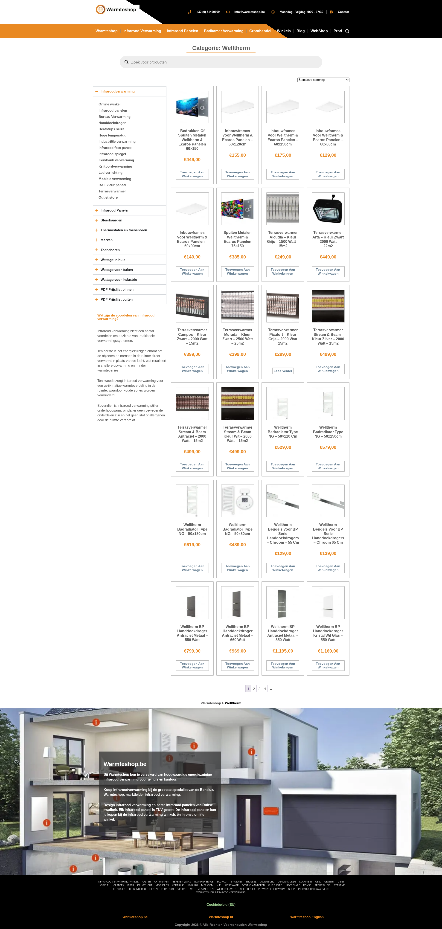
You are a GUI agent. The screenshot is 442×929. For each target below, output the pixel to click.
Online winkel (109, 104)
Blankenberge (203, 881)
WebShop (319, 31)
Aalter (146, 881)
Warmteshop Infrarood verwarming (221, 892)
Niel (219, 885)
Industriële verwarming (117, 141)
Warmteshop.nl (221, 917)
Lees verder (283, 371)
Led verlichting (110, 172)
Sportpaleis (322, 885)
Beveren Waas (181, 881)
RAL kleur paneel (112, 185)
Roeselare (293, 885)
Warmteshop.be (135, 917)
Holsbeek (118, 885)
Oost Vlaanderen (253, 885)
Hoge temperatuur (113, 135)
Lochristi (305, 881)
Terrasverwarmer (112, 191)
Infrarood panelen (182, 31)
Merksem (207, 885)
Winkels (284, 31)
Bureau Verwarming (115, 117)
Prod (338, 31)
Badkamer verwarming (224, 31)
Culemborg (267, 881)
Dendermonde (287, 881)
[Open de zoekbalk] (347, 31)
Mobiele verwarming (115, 179)
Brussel (251, 881)
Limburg (192, 885)
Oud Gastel (275, 885)
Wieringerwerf (227, 889)
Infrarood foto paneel (115, 148)
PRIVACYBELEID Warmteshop (276, 889)
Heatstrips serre (111, 129)
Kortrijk (178, 885)
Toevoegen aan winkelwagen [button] (192, 174)
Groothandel (260, 31)
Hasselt (103, 885)
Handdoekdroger (112, 123)
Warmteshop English (307, 917)
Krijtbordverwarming (115, 166)
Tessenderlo (137, 889)
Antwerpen (161, 881)
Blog (301, 31)
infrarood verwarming (142, 31)
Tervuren (119, 889)
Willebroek (247, 889)
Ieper (130, 885)
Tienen (153, 889)
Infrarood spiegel (112, 154)
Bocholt (222, 881)
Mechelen (162, 885)
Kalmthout (144, 885)
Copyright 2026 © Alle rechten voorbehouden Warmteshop (221, 924)
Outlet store (108, 197)
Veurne (182, 889)
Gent (341, 881)
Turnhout (167, 889)
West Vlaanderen (202, 889)
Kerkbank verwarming (116, 160)
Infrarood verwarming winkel (118, 881)
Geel (318, 881)
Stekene (339, 885)
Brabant (236, 881)
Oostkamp (232, 885)
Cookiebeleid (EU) (221, 904)
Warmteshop (107, 31)
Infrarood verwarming (313, 889)
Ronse (307, 885)
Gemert (329, 881)
